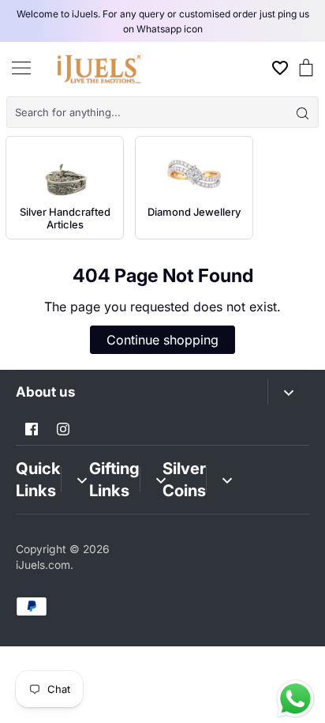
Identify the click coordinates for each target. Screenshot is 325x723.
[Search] (302, 112)
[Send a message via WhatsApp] (295, 699)
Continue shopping (162, 340)
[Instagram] (63, 429)
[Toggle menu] (21, 67)
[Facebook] (31, 429)
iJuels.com (43, 565)
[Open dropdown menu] (288, 392)
